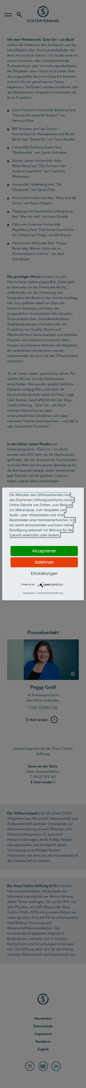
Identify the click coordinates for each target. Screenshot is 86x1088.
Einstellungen (44, 573)
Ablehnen (44, 562)
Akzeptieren (44, 550)
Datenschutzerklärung (50, 593)
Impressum (29, 593)
